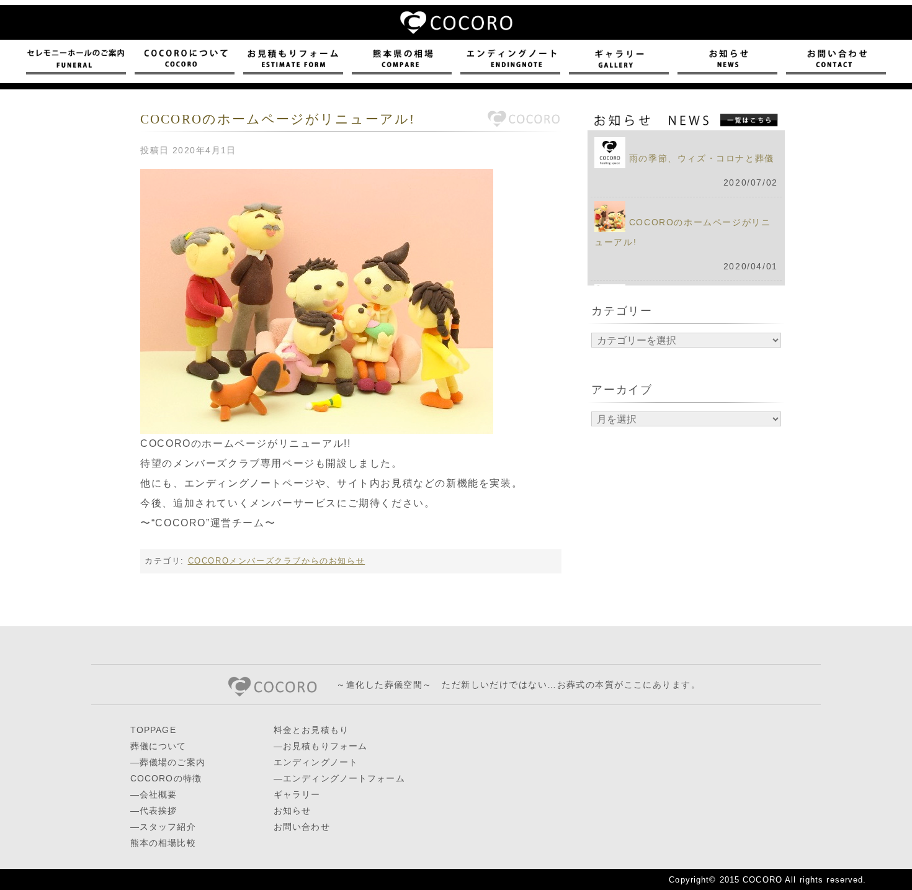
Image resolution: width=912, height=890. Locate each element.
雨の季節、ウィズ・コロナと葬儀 (701, 158)
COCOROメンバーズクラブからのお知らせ (276, 560)
